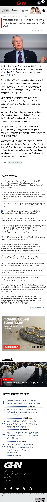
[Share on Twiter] (35, 31)
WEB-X (38, 493)
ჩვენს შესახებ (8, 471)
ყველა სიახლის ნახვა (37, 308)
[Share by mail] (38, 31)
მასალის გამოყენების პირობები (15, 474)
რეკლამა (7, 477)
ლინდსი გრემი (16, 162)
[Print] (44, 31)
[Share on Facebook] (30, 31)
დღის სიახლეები (10, 175)
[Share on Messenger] (32, 31)
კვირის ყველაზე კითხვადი (16, 393)
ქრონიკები (7, 359)
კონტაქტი (7, 480)
